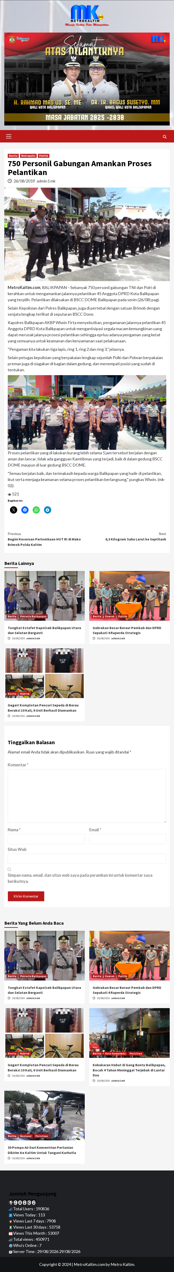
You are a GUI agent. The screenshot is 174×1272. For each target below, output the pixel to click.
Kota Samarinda (115, 1053)
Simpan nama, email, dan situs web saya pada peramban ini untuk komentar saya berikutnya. (80, 878)
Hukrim (24, 693)
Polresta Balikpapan (33, 616)
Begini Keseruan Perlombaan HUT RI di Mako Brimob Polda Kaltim (44, 539)
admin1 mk (46, 180)
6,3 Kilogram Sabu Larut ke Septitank (135, 536)
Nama (14, 829)
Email (95, 829)
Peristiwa (136, 1053)
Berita (13, 155)
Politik (43, 155)
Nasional (25, 1136)
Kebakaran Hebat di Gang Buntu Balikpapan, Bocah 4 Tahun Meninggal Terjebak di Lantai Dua (129, 1070)
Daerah (109, 616)
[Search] (164, 137)
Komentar (18, 764)
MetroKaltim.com (89, 1264)
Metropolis (28, 155)
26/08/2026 (18, 638)
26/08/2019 (25, 180)
